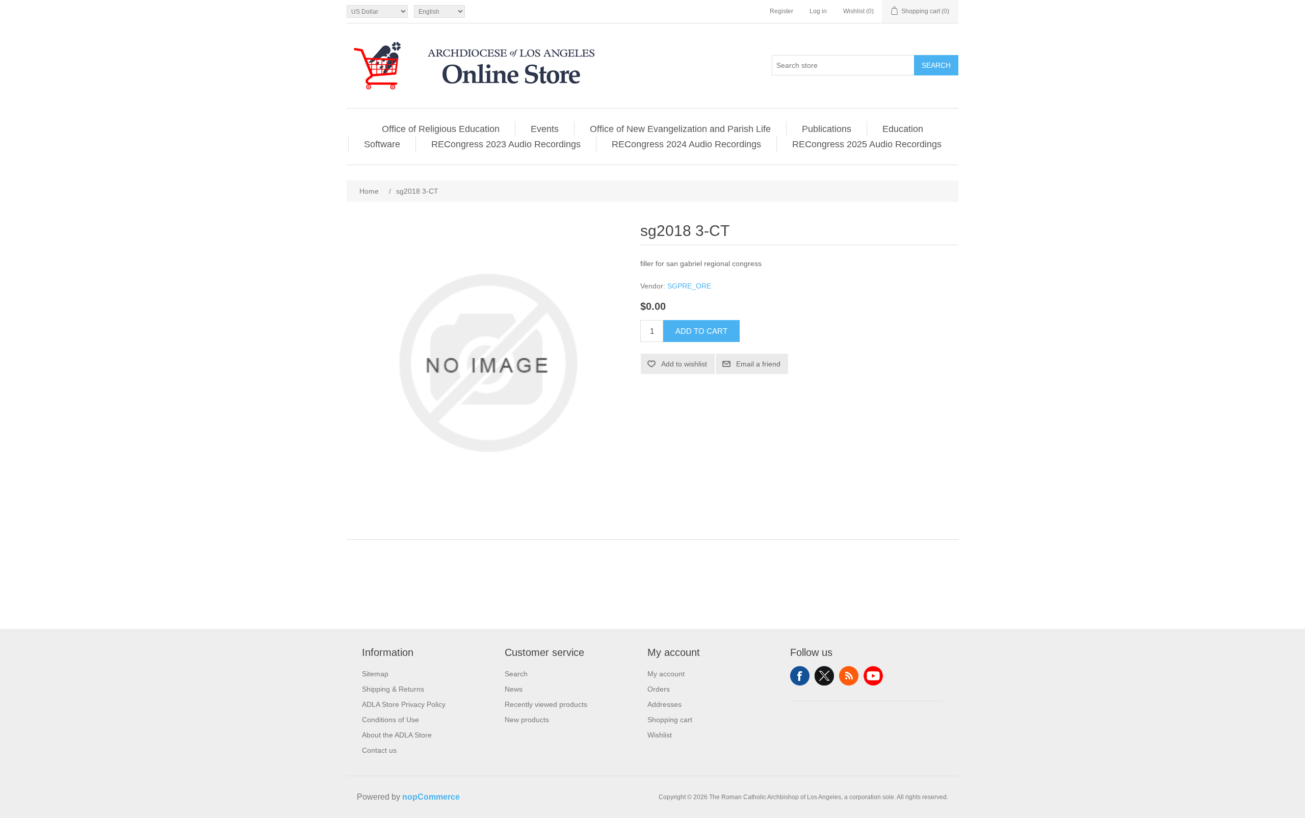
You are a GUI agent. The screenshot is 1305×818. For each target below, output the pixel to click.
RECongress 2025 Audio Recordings (867, 144)
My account (666, 674)
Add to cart (701, 331)
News (514, 689)
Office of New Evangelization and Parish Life (680, 129)
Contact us (379, 750)
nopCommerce (431, 797)
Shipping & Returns (393, 689)
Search (936, 65)
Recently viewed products (546, 704)
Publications (826, 129)
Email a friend (758, 364)
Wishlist (659, 735)
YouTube (873, 675)
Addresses (664, 704)
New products (527, 720)
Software (382, 144)
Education (902, 129)
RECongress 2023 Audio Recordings (506, 144)
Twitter (824, 675)
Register (781, 11)
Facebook (800, 675)
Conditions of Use (390, 720)
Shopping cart (669, 720)
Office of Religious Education (441, 129)
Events (545, 129)
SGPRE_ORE (689, 286)
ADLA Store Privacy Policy (404, 704)
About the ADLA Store (397, 735)
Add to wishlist (684, 364)
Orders (658, 689)
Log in (818, 11)
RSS (848, 675)
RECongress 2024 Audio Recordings (686, 144)
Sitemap (375, 674)
